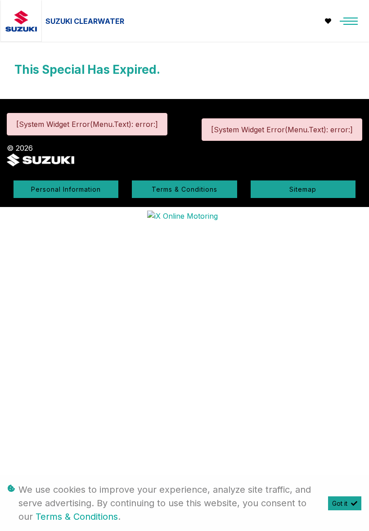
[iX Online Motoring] (184, 215)
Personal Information (66, 189)
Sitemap (302, 189)
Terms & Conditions (184, 189)
